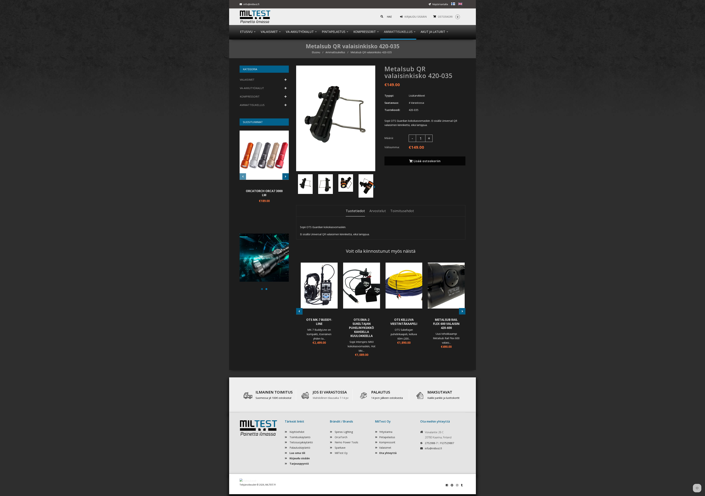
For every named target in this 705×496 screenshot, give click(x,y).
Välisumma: (392, 147)
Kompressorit (387, 442)
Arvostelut (377, 211)
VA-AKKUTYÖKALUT (252, 88)
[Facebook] (447, 485)
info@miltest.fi (251, 4)
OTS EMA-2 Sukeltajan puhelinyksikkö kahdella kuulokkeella (361, 328)
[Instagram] (457, 485)
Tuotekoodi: (392, 110)
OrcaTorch (340, 437)
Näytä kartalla (440, 4)
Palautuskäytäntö (299, 447)
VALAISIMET (247, 79)
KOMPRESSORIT (250, 96)
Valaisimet (385, 447)
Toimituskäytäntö (299, 437)
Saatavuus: (391, 102)
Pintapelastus (387, 437)
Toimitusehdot (402, 211)
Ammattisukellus (335, 52)
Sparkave (340, 447)
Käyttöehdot (296, 432)
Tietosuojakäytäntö (301, 442)
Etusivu (316, 52)
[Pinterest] (452, 485)
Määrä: (389, 138)
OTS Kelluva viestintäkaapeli (403, 322)
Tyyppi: (389, 95)
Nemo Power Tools (346, 442)
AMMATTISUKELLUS (252, 105)
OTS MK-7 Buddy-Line (319, 322)
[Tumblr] (462, 485)
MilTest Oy (341, 453)
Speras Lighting (343, 432)
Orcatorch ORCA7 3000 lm (264, 193)
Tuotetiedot (355, 211)
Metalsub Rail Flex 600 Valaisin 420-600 (446, 324)
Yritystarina (385, 432)
